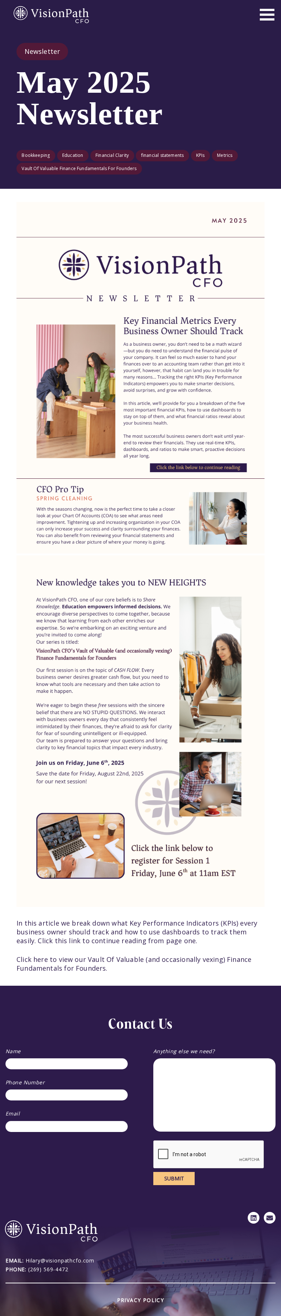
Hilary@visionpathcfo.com (60, 1260)
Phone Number (25, 1082)
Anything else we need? (183, 1051)
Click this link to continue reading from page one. (117, 940)
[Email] (270, 1218)
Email (12, 1113)
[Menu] (267, 14)
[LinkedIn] (253, 1218)
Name (13, 1051)
